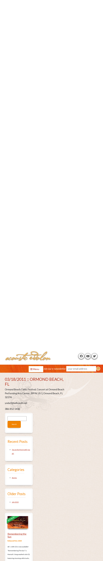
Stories (14, 478)
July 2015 (15, 502)
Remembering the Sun (17, 535)
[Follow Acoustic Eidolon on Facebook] (81, 356)
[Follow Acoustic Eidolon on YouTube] (88, 356)
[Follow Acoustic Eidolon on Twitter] (94, 356)
